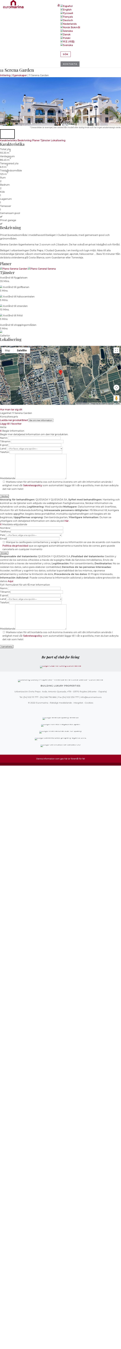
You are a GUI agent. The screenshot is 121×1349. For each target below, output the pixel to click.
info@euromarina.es (91, 697)
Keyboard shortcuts (82, 403)
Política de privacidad (15, 545)
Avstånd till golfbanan (16, 287)
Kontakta (70, 64)
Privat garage (8, 220)
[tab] (31, 123)
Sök (65, 54)
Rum (3, 177)
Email (3, 538)
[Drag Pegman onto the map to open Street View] (116, 398)
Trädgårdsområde (11, 170)
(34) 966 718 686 (48, 697)
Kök (2, 191)
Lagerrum (6, 199)
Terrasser (5, 206)
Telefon (5, 452)
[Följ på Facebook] (50, 709)
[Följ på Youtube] (67, 709)
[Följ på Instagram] (58, 709)
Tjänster (45, 140)
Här (66, 521)
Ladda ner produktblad (14, 420)
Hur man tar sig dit (11, 409)
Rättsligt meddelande (61, 702)
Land (3, 448)
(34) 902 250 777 (70, 697)
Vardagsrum (7, 156)
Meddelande (7, 478)
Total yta (5, 149)
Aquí (10, 581)
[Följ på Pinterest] (63, 709)
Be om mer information (41, 420)
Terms (118, 403)
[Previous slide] (4, 102)
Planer (36, 140)
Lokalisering (58, 140)
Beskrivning (24, 140)
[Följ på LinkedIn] (71, 709)
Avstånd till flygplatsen (13, 277)
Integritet (78, 702)
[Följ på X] (54, 709)
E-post (4, 445)
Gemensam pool (10, 213)
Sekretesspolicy (33, 485)
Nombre (5, 528)
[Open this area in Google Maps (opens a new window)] (6, 403)
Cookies (89, 702)
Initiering (5, 75)
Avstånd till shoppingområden (18, 325)
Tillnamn (5, 441)
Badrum (5, 184)
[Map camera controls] (116, 388)
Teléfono (5, 531)
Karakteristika (8, 140)
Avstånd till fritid (13, 315)
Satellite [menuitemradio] (22, 350)
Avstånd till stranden (15, 306)
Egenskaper (19, 75)
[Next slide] (117, 102)
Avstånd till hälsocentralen (19, 296)
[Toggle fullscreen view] (116, 350)
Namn (4, 438)
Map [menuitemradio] (7, 350)
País (3, 535)
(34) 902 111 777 (30, 697)
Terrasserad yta (9, 163)
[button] (7, 134)
